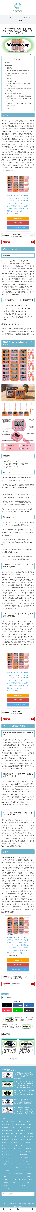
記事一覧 (6, 994)
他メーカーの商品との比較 (13, 93)
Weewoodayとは (10, 65)
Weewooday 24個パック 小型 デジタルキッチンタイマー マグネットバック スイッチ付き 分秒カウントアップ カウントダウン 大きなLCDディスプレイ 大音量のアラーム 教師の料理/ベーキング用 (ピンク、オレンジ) (18, 203)
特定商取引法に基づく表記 (26, 1203)
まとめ (7, 108)
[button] (29, 1010)
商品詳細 (9, 75)
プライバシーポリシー (9, 1203)
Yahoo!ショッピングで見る (18, 227)
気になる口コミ (11, 81)
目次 (15, 59)
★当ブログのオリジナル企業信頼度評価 (18, 70)
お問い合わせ (18, 1206)
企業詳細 (9, 68)
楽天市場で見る (18, 223)
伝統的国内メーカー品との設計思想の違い (19, 96)
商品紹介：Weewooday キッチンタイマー (17, 73)
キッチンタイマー (7, 997)
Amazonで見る (18, 218)
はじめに (7, 62)
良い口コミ (10, 78)
